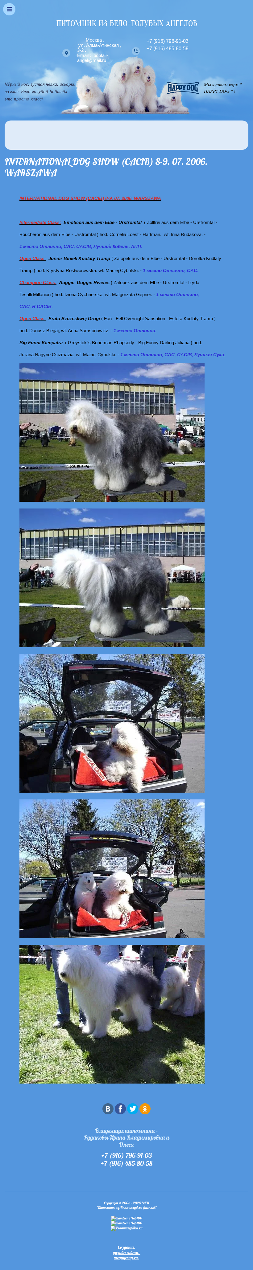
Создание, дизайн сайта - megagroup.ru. (126, 1252)
